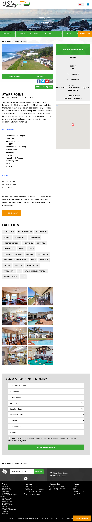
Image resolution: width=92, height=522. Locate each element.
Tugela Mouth (7, 505)
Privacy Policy (47, 518)
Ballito (5, 486)
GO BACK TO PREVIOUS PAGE (15, 41)
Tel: (73, 74)
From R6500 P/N (73, 49)
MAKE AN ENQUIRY (44, 87)
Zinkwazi (5, 513)
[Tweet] (43, 82)
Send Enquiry (14, 76)
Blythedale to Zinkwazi (35, 490)
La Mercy (5, 491)
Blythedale (6, 488)
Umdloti (5, 506)
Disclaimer (60, 518)
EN (82, 4)
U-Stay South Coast (60, 473)
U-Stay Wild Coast (59, 476)
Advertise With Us (80, 491)
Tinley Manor (7, 503)
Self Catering (54, 490)
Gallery (40, 76)
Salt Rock (6, 500)
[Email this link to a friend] (51, 82)
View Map (76, 490)
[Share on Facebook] (39, 82)
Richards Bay (7, 498)
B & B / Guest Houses (57, 486)
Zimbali (5, 511)
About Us (77, 488)
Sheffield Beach (8, 501)
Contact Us (77, 493)
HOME (75, 486)
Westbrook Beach (9, 510)
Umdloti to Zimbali (33, 495)
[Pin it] (47, 82)
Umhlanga (6, 508)
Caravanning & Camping (58, 488)
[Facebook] (25, 478)
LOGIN (75, 495)
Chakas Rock (7, 490)
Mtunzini (5, 493)
